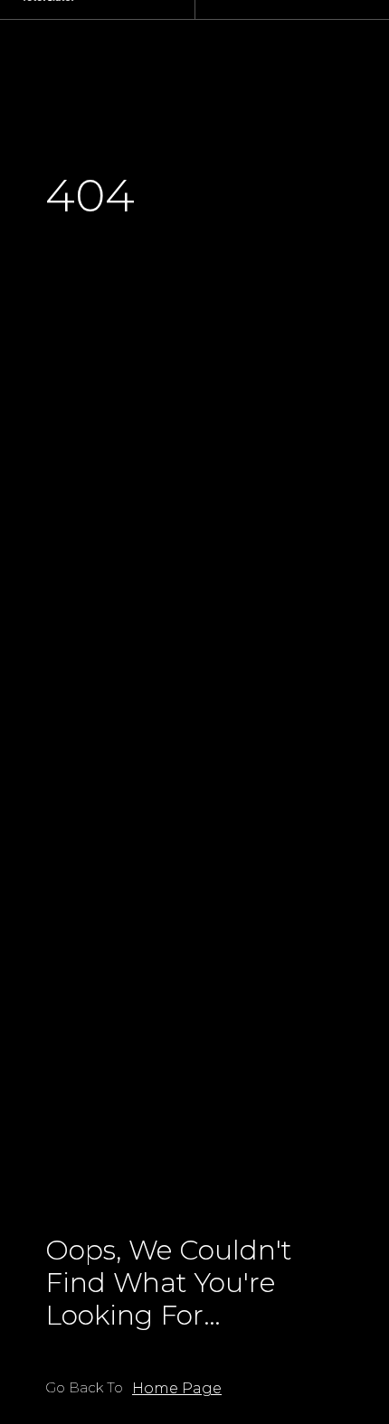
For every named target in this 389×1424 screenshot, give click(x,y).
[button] (177, 1389)
